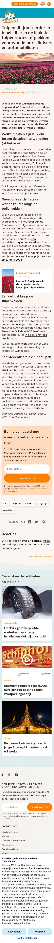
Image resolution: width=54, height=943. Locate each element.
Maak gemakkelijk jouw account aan (26, 542)
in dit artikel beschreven (25, 180)
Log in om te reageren (40, 556)
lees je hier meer (30, 193)
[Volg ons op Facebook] (2, 775)
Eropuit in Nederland (13, 92)
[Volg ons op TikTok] (9, 775)
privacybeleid (17, 488)
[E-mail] (23, 521)
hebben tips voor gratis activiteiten (23, 408)
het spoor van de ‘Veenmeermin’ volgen (22, 223)
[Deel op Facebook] (29, 521)
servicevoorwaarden (38, 488)
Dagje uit (16, 503)
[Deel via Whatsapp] (43, 521)
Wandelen (8, 510)
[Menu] (48, 12)
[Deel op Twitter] (36, 521)
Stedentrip (29, 503)
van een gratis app (22, 324)
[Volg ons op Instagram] (16, 775)
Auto (5, 503)
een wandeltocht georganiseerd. (19, 240)
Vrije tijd (43, 503)
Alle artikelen (9, 581)
